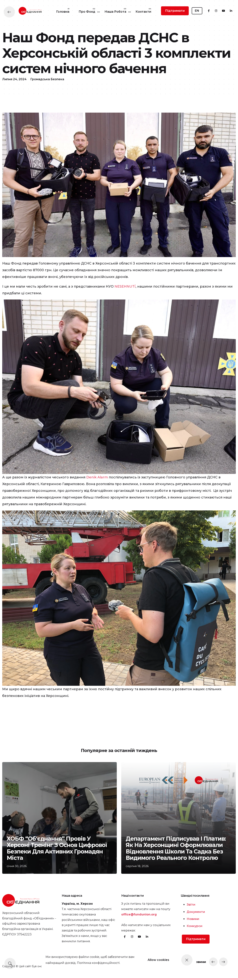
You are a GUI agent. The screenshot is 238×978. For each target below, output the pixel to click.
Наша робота (115, 11)
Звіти (191, 904)
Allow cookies (158, 960)
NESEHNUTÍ (125, 286)
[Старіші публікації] (223, 962)
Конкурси (194, 926)
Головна (62, 11)
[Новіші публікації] (213, 962)
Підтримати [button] (175, 10)
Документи (196, 912)
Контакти (143, 11)
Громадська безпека (47, 79)
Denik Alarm (97, 477)
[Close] (186, 960)
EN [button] (197, 10)
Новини (193, 919)
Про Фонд (87, 11)
